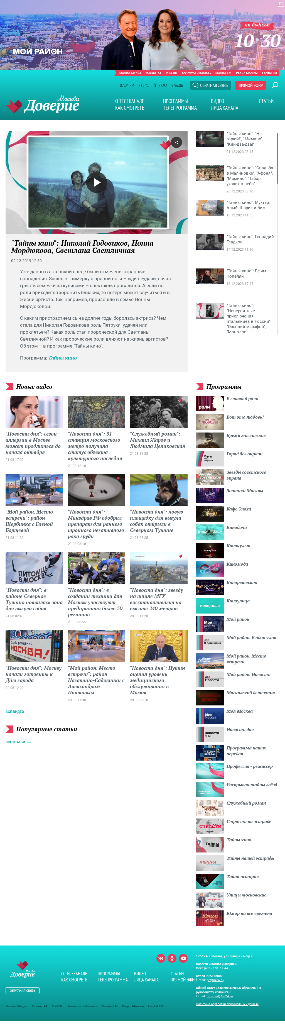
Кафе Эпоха (239, 509)
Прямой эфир (251, 85)
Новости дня (240, 729)
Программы (175, 101)
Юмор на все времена (249, 913)
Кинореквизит (242, 582)
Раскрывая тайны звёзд (252, 784)
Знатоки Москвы (245, 490)
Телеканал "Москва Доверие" (42, 104)
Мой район (238, 619)
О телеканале (129, 101)
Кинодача (237, 527)
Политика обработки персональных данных (227, 1004)
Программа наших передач (246, 751)
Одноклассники (172, 958)
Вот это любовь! (245, 417)
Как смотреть (129, 107)
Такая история (243, 876)
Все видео (15, 712)
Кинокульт (238, 546)
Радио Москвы (246, 73)
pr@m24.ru (215, 980)
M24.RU (171, 73)
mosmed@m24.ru (220, 996)
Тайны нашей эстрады (250, 858)
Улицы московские (246, 895)
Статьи (266, 101)
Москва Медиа (130, 73)
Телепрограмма (180, 107)
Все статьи (15, 742)
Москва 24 (153, 73)
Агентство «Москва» (196, 73)
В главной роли (242, 398)
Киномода (237, 564)
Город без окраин (244, 454)
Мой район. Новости (249, 674)
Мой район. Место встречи (246, 659)
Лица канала (224, 107)
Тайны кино (62, 357)
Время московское (246, 435)
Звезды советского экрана (246, 475)
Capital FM (269, 73)
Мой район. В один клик (251, 637)
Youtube (183, 958)
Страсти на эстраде (249, 821)
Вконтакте (160, 958)
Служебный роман (246, 803)
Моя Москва (240, 711)
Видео (217, 101)
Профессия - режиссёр (250, 766)
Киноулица (238, 601)
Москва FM (223, 73)
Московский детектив (251, 693)
